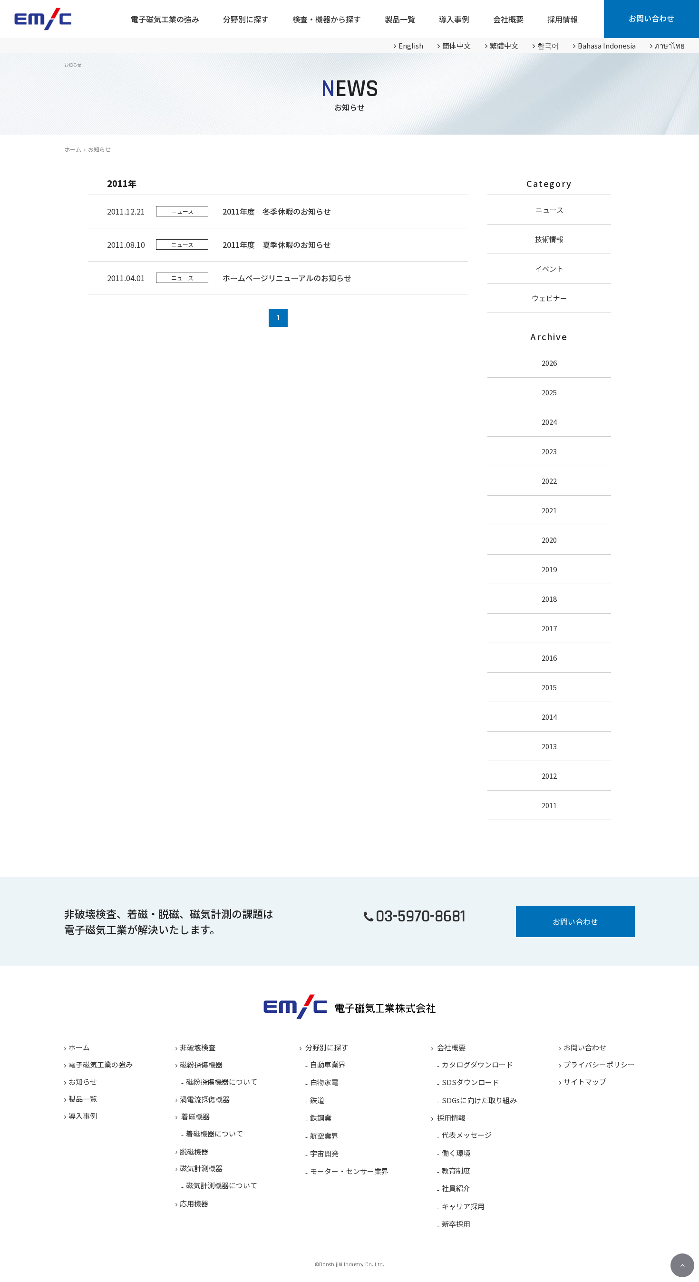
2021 (549, 510)
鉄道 (317, 1100)
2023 (549, 451)
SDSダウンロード (470, 1082)
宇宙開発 (324, 1153)
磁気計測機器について (221, 1185)
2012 (549, 776)
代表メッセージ (467, 1135)
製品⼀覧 (82, 1099)
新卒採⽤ (456, 1224)
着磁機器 (195, 1116)
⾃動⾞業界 (328, 1064)
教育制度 (456, 1170)
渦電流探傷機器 (205, 1099)
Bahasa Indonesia (607, 45)
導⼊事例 (82, 1116)
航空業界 (324, 1136)
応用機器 (194, 1203)
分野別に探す (326, 1047)
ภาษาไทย (670, 45)
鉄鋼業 (320, 1118)
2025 (549, 392)
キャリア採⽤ (463, 1206)
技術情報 (549, 239)
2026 (549, 363)
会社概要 (451, 1047)
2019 (549, 569)
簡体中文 (456, 45)
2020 (549, 540)
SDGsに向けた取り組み (479, 1100)
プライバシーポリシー (599, 1064)
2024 (549, 422)
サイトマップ (584, 1081)
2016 (549, 658)
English (410, 45)
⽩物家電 (324, 1082)
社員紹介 (456, 1188)
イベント (549, 269)
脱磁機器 (194, 1151)
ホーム (72, 149)
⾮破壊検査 (197, 1047)
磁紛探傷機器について (221, 1081)
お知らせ (82, 1081)
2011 (549, 805)
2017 (549, 628)
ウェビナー (549, 298)
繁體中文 (504, 45)
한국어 (548, 45)
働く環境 (456, 1153)
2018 (549, 599)
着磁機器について (214, 1133)
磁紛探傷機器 (201, 1064)
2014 (549, 717)
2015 (549, 687)
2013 (549, 746)
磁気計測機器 (201, 1168)
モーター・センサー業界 (349, 1171)
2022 (549, 481)
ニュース (549, 210)
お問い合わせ (651, 18)
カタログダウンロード (477, 1064)
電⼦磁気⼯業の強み (100, 1064)
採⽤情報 (451, 1118)
